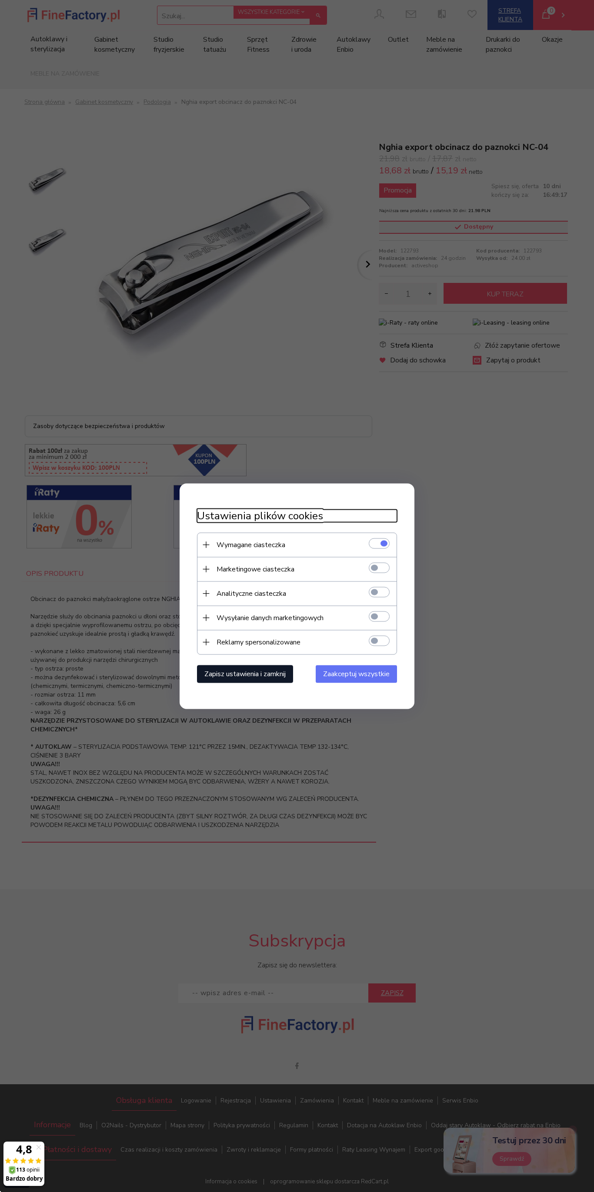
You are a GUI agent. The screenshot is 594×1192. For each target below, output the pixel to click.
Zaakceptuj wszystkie (356, 673)
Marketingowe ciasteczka (255, 569)
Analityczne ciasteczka (251, 593)
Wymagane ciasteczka (251, 544)
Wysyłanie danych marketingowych (270, 617)
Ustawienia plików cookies (260, 515)
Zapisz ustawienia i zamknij (245, 673)
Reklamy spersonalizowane (258, 642)
